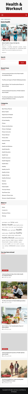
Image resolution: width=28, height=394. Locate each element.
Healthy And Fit (6, 169)
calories (3, 227)
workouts (22, 245)
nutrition (15, 242)
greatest (9, 230)
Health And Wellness (7, 146)
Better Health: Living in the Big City (10, 43)
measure (16, 240)
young (3, 247)
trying (3, 245)
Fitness (4, 123)
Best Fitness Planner (7, 108)
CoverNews (21, 389)
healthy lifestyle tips (19, 238)
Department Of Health (7, 114)
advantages (4, 222)
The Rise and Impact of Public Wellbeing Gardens (14, 79)
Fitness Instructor (6, 132)
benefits (16, 222)
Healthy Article (5, 172)
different (6, 227)
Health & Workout (14, 6)
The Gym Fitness (6, 189)
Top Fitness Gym (6, 192)
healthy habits (18, 235)
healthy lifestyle (8, 238)
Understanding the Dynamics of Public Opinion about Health (13, 91)
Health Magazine (6, 160)
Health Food (5, 155)
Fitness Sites (5, 137)
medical (20, 240)
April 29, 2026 (8, 356)
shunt (15, 243)
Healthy (4, 166)
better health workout (18, 225)
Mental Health (5, 242)
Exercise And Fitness (7, 117)
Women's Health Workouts (8, 198)
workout (18, 245)
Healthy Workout (6, 178)
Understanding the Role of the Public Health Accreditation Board (13, 74)
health (19, 229)
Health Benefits (6, 149)
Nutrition (4, 183)
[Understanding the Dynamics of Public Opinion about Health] (14, 342)
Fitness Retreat (5, 134)
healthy (19, 233)
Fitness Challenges (6, 129)
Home (3, 207)
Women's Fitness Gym (7, 195)
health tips (12, 233)
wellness (6, 245)
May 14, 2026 (8, 329)
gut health (13, 230)
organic (20, 242)
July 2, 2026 (8, 277)
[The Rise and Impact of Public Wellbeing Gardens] (14, 290)
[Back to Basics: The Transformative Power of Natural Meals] (14, 315)
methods (11, 242)
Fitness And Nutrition (7, 126)
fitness (4, 230)
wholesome (12, 246)
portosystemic (4, 243)
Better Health (5, 39)
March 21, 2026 (9, 382)
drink (10, 227)
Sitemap (4, 216)
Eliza (4, 45)
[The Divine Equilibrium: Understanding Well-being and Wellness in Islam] (14, 369)
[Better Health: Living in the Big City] (14, 32)
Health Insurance (6, 157)
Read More (4, 52)
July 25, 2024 (8, 45)
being (12, 222)
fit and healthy (19, 227)
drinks (12, 227)
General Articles (6, 140)
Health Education (6, 152)
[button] (2, 15)
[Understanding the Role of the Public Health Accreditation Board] (14, 263)
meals (12, 240)
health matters (5, 233)
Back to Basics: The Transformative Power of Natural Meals (13, 85)
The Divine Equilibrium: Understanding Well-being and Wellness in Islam (13, 97)
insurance (8, 240)
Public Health (5, 186)
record (12, 243)
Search (3, 57)
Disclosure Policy (6, 213)
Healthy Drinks (5, 175)
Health (3, 143)
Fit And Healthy (6, 120)
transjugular (22, 243)
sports (17, 243)
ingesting (3, 240)
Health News (5, 163)
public (9, 243)
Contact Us (4, 210)
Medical (4, 181)
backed (9, 222)
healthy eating (11, 235)
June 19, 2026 (8, 302)
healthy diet (4, 235)
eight (15, 227)
